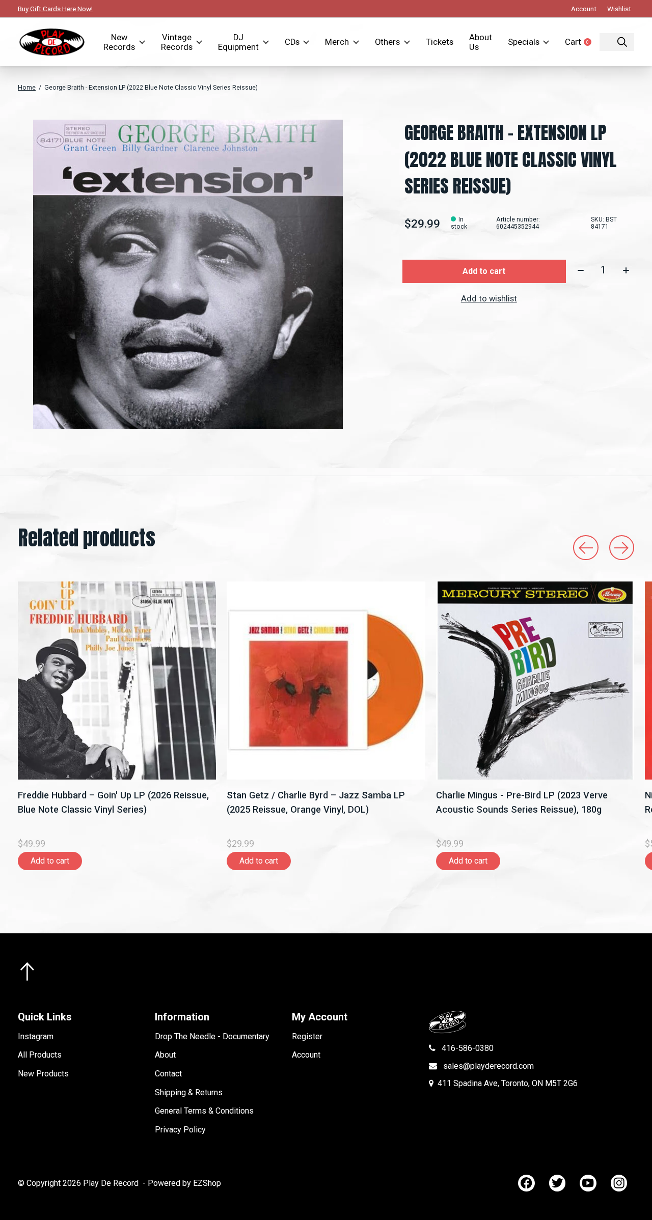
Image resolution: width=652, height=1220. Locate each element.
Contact (168, 1073)
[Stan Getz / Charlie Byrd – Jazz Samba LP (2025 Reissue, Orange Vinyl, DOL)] (326, 680)
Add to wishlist (489, 298)
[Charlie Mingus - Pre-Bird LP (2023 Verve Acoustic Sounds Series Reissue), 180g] (535, 680)
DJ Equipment (238, 42)
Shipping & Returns (189, 1092)
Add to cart (484, 271)
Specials (523, 42)
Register (307, 1036)
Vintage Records (177, 42)
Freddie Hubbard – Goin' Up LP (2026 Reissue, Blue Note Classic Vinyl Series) (113, 802)
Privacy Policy (180, 1129)
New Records (119, 42)
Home (27, 87)
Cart (582, 42)
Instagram (35, 1036)
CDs (292, 42)
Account (306, 1055)
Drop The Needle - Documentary (212, 1036)
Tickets (439, 42)
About (165, 1055)
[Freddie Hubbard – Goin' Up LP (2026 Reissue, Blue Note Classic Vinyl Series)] (117, 680)
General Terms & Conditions (204, 1111)
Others (387, 42)
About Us (480, 42)
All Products (40, 1055)
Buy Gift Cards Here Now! (55, 9)
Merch (337, 42)
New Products (43, 1073)
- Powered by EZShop (182, 1183)
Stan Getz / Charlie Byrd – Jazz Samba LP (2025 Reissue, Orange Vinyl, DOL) (316, 802)
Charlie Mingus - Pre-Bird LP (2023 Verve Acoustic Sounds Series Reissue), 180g (522, 802)
